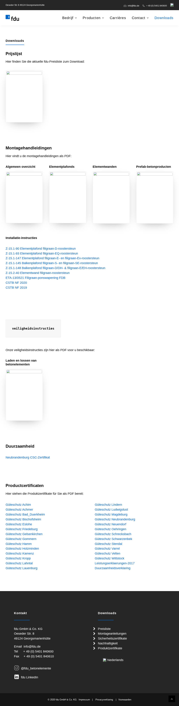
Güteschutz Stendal (108, 544)
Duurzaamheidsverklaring (112, 568)
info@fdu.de (133, 6)
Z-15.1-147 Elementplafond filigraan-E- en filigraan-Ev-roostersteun (52, 258)
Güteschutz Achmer (19, 509)
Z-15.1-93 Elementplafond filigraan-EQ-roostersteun (42, 253)
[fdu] (12, 18)
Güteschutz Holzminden (22, 548)
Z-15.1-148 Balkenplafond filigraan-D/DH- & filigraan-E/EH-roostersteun (55, 268)
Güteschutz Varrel (107, 548)
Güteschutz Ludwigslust (111, 509)
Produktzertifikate (110, 648)
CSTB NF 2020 (16, 282)
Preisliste (104, 629)
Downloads (164, 18)
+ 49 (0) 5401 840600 (156, 6)
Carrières (118, 18)
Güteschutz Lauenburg (21, 568)
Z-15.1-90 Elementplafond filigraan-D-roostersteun (41, 248)
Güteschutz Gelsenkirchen (24, 534)
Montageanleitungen (112, 633)
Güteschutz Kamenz (20, 553)
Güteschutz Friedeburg (22, 529)
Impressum (84, 699)
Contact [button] (138, 18)
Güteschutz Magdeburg (111, 514)
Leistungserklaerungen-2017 (115, 563)
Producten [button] (92, 18)
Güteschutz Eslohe (19, 524)
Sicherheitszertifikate (112, 638)
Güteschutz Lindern (108, 504)
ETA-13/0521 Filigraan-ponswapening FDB (35, 278)
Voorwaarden (124, 699)
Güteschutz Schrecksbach (113, 534)
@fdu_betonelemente (36, 668)
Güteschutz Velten (107, 553)
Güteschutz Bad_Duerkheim (25, 514)
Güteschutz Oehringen (110, 529)
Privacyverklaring (104, 699)
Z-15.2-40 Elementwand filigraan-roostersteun (38, 273)
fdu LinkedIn (29, 677)
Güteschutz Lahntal (19, 563)
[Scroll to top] (172, 698)
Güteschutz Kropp (18, 558)
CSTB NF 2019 (16, 287)
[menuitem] (132, 5)
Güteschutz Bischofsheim (23, 519)
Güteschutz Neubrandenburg (115, 519)
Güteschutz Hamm (19, 544)
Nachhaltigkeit (108, 643)
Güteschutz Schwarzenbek (113, 539)
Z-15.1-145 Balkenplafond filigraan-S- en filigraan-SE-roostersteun (52, 263)
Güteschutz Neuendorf (110, 524)
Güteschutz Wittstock (109, 558)
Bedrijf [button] (67, 18)
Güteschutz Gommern (21, 539)
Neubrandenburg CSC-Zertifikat (28, 457)
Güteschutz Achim (18, 504)
